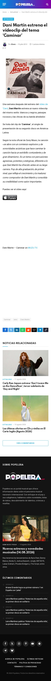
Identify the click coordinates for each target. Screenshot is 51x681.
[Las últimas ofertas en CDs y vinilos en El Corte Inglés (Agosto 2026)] (25, 408)
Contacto (12, 663)
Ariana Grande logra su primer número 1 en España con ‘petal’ (24, 588)
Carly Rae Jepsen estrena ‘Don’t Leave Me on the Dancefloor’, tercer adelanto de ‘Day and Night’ (25, 386)
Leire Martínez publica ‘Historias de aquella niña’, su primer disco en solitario (27, 600)
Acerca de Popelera (14, 659)
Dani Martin (25, 320)
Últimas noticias (35, 659)
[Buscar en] (47, 4)
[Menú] (4, 4)
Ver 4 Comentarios (25, 443)
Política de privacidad (30, 663)
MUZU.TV (32, 247)
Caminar (7, 320)
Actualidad (8, 19)
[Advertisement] (25, 283)
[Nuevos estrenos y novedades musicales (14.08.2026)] (25, 528)
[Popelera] (25, 4)
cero (15, 320)
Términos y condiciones (25, 667)
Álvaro (13, 44)
